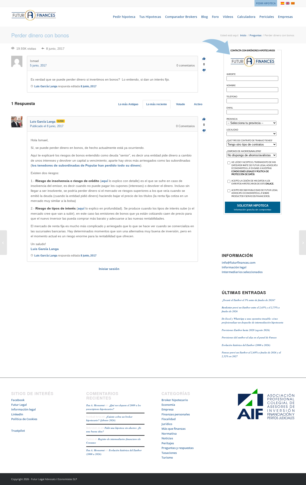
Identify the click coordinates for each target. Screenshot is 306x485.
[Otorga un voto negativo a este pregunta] (204, 70)
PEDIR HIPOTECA (266, 3)
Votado (180, 104)
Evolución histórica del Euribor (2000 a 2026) (246, 345)
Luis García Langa (45, 249)
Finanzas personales (176, 414)
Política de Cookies (24, 419)
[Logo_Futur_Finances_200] (33, 17)
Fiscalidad (169, 419)
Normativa (169, 434)
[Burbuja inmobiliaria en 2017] (3, 242)
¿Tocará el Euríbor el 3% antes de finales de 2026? (248, 300)
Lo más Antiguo (128, 104)
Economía (168, 405)
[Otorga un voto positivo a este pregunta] (204, 59)
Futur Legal (19, 405)
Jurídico (167, 424)
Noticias (167, 438)
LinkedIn (17, 414)
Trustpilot (18, 431)
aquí (105, 181)
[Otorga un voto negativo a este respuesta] (204, 131)
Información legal (234, 267)
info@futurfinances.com (238, 263)
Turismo (167, 457)
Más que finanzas (173, 429)
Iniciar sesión (109, 269)
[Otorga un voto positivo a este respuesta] (204, 119)
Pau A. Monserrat (95, 405)
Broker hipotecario (175, 400)
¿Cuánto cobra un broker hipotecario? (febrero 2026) (109, 418)
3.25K (60, 121)
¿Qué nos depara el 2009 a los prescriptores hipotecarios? (113, 407)
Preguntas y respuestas (178, 448)
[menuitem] (264, 3)
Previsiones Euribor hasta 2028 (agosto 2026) (246, 330)
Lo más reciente (156, 104)
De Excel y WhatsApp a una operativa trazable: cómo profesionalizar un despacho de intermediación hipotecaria (252, 320)
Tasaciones (169, 453)
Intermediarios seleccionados (242, 272)
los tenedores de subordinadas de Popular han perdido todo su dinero (86, 165)
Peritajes (168, 443)
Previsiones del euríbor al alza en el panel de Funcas (249, 337)
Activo (198, 104)
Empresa (168, 409)
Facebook (17, 400)
